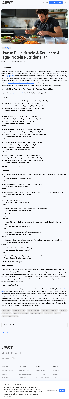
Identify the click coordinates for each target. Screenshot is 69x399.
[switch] (13, 358)
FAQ (54, 378)
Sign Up (5, 378)
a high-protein (9, 76)
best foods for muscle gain (21, 313)
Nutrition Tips (6, 48)
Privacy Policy (41, 374)
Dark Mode (5, 358)
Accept (62, 390)
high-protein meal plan (19, 310)
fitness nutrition (7, 313)
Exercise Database (25, 374)
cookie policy (8, 396)
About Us (56, 370)
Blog (54, 381)
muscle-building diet (33, 310)
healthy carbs (48, 313)
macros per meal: (17, 93)
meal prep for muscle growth (49, 310)
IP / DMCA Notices (42, 378)
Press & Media (41, 381)
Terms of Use (40, 370)
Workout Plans (24, 370)
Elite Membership (8, 370)
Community (23, 378)
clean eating (63, 310)
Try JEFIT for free (55, 2)
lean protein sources (36, 313)
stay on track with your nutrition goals (21, 83)
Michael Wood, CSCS (18, 61)
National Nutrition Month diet (10, 316)
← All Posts (4, 332)
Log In (45, 2)
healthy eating (6, 310)
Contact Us (56, 374)
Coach (4, 374)
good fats (57, 313)
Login (4, 381)
